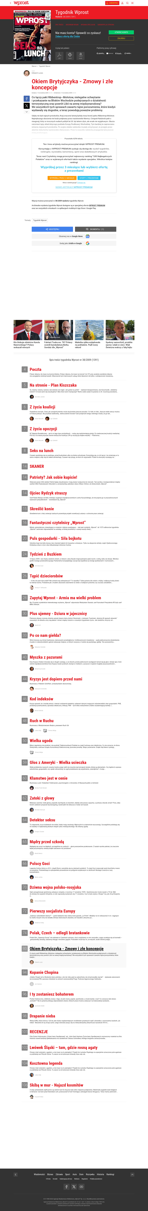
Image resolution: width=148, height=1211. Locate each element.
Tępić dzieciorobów (46, 576)
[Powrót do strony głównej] (16, 1175)
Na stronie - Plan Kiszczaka (53, 385)
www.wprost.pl (77, 1205)
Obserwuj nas (71, 236)
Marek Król (38, 625)
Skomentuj (96, 229)
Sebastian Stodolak (40, 647)
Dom (81, 1174)
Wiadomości (39, 1174)
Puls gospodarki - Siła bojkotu (55, 538)
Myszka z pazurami (46, 657)
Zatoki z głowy (42, 798)
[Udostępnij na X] (27, 106)
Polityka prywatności (96, 1179)
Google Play (91, 208)
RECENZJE (39, 1031)
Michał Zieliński (39, 710)
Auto (75, 1174)
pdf (59, 58)
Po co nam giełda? (45, 635)
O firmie (48, 1179)
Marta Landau (38, 877)
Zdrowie (59, 1174)
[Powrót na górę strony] (132, 1175)
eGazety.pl (101, 53)
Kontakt (55, 1179)
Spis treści (59, 25)
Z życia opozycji (43, 428)
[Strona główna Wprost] (21, 3)
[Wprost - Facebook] (67, 1187)
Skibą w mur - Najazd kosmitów (56, 1085)
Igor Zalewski (53, 418)
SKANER (37, 466)
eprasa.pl (110, 53)
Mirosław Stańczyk (40, 810)
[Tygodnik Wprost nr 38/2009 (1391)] (32, 35)
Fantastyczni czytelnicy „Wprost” (58, 522)
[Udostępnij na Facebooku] (27, 99)
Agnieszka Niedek (39, 1006)
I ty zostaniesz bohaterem (52, 994)
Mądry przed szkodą (47, 841)
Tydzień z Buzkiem (46, 554)
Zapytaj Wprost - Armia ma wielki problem (65, 597)
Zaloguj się (81, 183)
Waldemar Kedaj (39, 923)
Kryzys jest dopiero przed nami (56, 679)
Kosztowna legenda (46, 1063)
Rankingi (110, 1174)
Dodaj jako (71, 243)
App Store (81, 208)
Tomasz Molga (52, 730)
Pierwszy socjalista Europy (52, 911)
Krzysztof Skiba (39, 1097)
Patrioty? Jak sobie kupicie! (53, 477)
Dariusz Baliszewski (40, 901)
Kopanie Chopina (44, 972)
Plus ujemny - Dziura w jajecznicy (58, 613)
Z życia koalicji (42, 407)
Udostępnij (54, 229)
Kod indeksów (41, 699)
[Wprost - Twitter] (74, 1187)
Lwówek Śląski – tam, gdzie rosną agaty (63, 1047)
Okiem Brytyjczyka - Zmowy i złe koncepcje (66, 948)
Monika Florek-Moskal (41, 788)
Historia (100, 1174)
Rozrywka (90, 1174)
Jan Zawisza (38, 984)
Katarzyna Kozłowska (41, 689)
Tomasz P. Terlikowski (41, 587)
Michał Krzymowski (40, 669)
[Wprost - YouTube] (81, 1187)
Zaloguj (121, 38)
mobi (80, 58)
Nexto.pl (128, 53)
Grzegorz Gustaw (39, 831)
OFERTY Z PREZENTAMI (89, 178)
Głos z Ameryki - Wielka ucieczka (58, 762)
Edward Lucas (38, 962)
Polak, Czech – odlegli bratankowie (60, 933)
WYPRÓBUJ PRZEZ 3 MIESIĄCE (62, 178)
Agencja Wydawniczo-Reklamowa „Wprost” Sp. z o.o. (69, 1199)
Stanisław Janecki (40, 397)
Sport (67, 1174)
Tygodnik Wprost (72, 12)
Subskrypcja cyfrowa (106, 25)
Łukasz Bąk (38, 730)
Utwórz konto (121, 32)
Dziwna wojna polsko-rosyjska (55, 887)
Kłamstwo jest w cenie (48, 778)
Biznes (50, 1174)
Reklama (76, 1179)
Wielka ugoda (41, 740)
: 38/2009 (65, 17)
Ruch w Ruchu (42, 720)
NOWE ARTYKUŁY (74, 187)
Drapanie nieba (42, 1016)
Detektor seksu (42, 820)
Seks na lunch (41, 450)
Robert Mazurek (39, 418)
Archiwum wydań (72, 25)
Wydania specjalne (88, 25)
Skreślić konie (42, 509)
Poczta (35, 369)
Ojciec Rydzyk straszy (48, 493)
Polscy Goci (40, 863)
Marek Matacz (38, 853)
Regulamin (85, 1179)
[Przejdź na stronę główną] (11, 3)
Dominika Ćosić (39, 566)
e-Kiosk (119, 53)
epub (70, 58)
